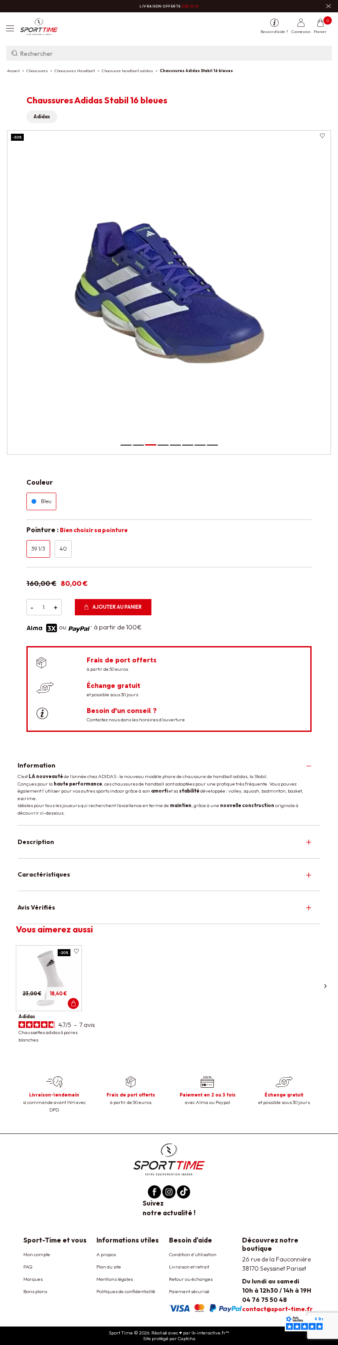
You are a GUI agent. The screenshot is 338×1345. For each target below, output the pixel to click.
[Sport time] (169, 1159)
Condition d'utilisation (193, 1254)
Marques (33, 1279)
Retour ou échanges (191, 1279)
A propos (106, 1254)
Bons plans (35, 1291)
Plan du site (108, 1267)
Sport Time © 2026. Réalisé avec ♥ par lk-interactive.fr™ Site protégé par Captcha (169, 1335)
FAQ (28, 1267)
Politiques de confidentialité (125, 1291)
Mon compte (36, 1254)
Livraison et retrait (189, 1267)
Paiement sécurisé (189, 1291)
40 (63, 548)
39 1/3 (38, 548)
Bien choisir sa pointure (94, 530)
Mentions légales (114, 1279)
